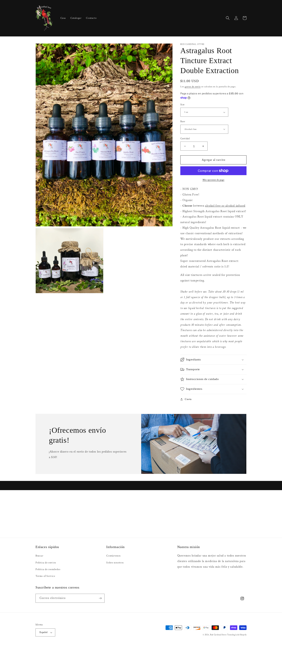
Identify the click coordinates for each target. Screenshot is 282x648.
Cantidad (185, 138)
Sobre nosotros (115, 562)
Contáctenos (113, 555)
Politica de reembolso (47, 569)
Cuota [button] (188, 399)
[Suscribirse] (100, 598)
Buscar (39, 555)
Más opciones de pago (213, 179)
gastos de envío (193, 86)
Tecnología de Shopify (237, 635)
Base (182, 121)
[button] (227, 18)
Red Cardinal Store (218, 635)
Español (44, 632)
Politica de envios (45, 562)
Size (182, 104)
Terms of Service (45, 576)
